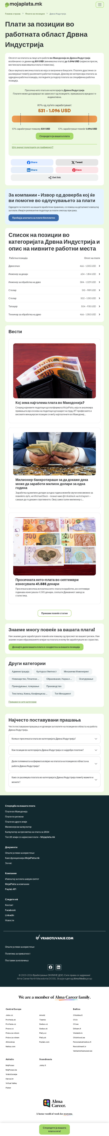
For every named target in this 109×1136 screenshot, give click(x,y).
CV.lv (75, 1020)
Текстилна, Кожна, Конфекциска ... (29, 693)
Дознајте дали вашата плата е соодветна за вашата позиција (46, 647)
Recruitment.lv (79, 1046)
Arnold (42, 1015)
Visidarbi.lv (78, 1033)
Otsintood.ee (79, 1037)
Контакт (9, 905)
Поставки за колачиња (17, 960)
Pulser (8, 1088)
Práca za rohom (12, 1033)
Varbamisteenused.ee (82, 1051)
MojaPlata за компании (17, 884)
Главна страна (13, 13)
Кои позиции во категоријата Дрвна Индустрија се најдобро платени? (48, 750)
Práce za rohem (12, 1037)
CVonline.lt (78, 1015)
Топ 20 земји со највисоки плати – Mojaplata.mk (30, 837)
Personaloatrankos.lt (82, 1042)
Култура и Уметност (46, 671)
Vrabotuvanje (11, 1074)
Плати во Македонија (16, 811)
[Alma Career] (54, 1103)
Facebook (10, 910)
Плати (35, 13)
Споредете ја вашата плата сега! (54, 1129)
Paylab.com (44, 1042)
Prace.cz (10, 1028)
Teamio (42, 1020)
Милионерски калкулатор (18, 826)
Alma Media (79, 978)
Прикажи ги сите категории (22, 701)
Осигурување (86, 678)
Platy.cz (42, 1033)
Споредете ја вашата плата (54, 136)
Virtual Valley (11, 1083)
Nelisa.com (10, 1046)
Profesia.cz (11, 1024)
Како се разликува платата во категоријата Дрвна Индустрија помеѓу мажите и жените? (52, 780)
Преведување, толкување (25, 686)
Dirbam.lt (77, 1028)
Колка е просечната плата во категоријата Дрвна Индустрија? (44, 738)
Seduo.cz (43, 1024)
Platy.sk (42, 1037)
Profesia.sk (11, 1020)
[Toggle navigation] (100, 5)
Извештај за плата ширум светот (22, 879)
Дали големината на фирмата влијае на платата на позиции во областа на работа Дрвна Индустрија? (50, 763)
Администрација (20, 671)
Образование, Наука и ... (59, 678)
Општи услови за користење (19, 852)
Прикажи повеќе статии (54, 613)
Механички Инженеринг (76, 671)
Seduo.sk (43, 1028)
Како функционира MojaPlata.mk (22, 858)
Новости (9, 920)
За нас (8, 863)
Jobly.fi (42, 1065)
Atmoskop (10, 1042)
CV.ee (75, 1024)
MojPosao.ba (11, 1070)
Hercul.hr (10, 1079)
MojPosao (10, 1065)
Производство (53, 686)
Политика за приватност (17, 953)
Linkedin (9, 915)
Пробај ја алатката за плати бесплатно (33, 217)
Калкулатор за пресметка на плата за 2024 (27, 831)
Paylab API (10, 889)
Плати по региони (14, 816)
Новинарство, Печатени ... (25, 678)
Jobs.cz (9, 1015)
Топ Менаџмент (63, 693)
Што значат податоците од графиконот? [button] (32, 147)
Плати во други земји (16, 821)
